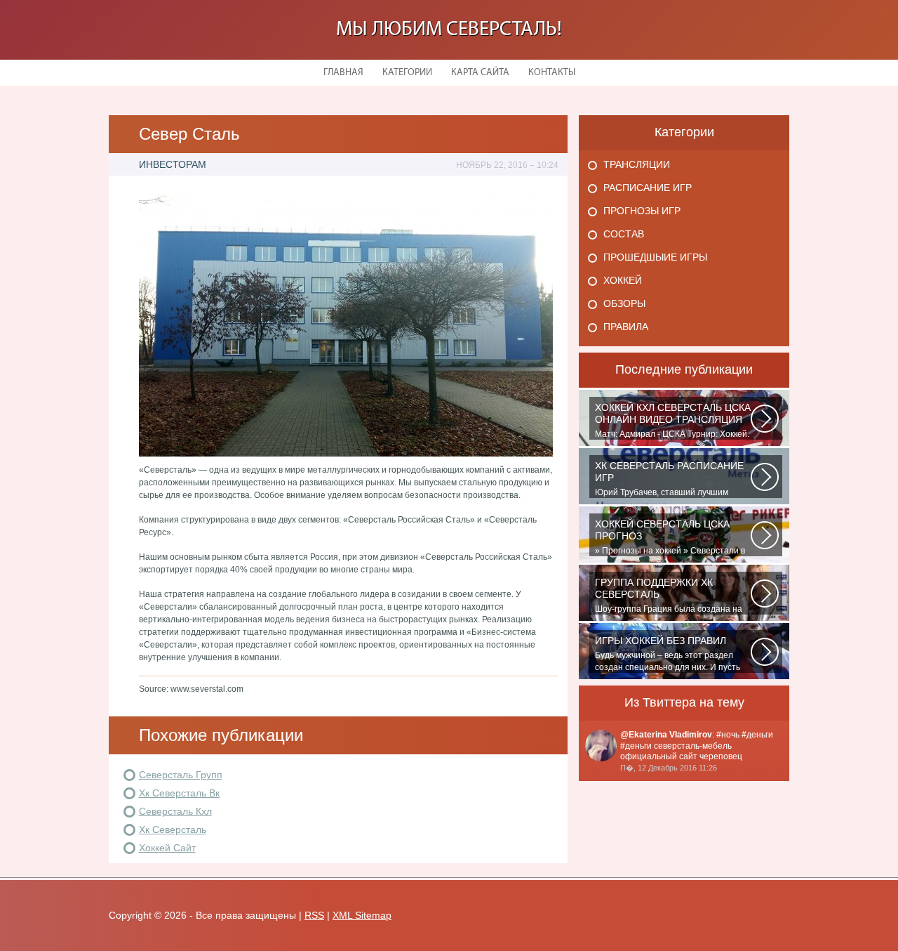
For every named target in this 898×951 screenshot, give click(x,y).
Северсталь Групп (180, 774)
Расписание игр (647, 187)
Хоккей (622, 280)
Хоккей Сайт (167, 847)
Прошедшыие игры (655, 257)
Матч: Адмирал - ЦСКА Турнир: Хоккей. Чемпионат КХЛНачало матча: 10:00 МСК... (673, 421)
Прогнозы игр (642, 210)
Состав (623, 234)
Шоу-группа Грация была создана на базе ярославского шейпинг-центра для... (668, 596)
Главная (343, 72)
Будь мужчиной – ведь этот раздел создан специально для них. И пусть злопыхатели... (667, 654)
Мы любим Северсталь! (449, 30)
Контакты (551, 72)
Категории (407, 72)
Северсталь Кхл (175, 811)
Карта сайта (480, 72)
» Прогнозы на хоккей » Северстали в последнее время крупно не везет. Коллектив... (670, 537)
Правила (625, 326)
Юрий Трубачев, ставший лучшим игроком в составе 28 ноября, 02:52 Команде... (669, 479)
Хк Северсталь (172, 829)
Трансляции (636, 164)
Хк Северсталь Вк (179, 793)
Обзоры (624, 303)
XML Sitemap (362, 915)
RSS (314, 915)
